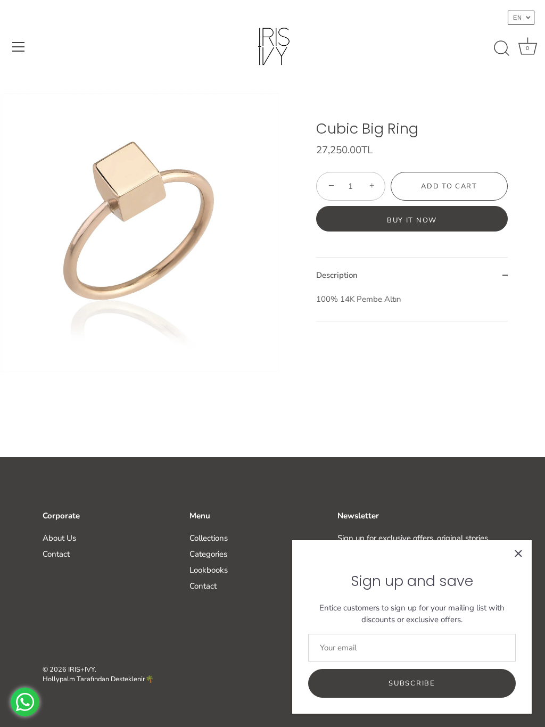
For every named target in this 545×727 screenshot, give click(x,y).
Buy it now (412, 220)
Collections (208, 538)
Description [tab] (337, 275)
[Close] (518, 553)
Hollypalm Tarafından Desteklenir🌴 (98, 679)
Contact (56, 554)
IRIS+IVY (81, 669)
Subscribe (412, 683)
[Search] (501, 48)
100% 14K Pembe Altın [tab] (358, 299)
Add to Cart (449, 186)
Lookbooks (208, 570)
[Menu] (18, 47)
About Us (59, 538)
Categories (208, 554)
